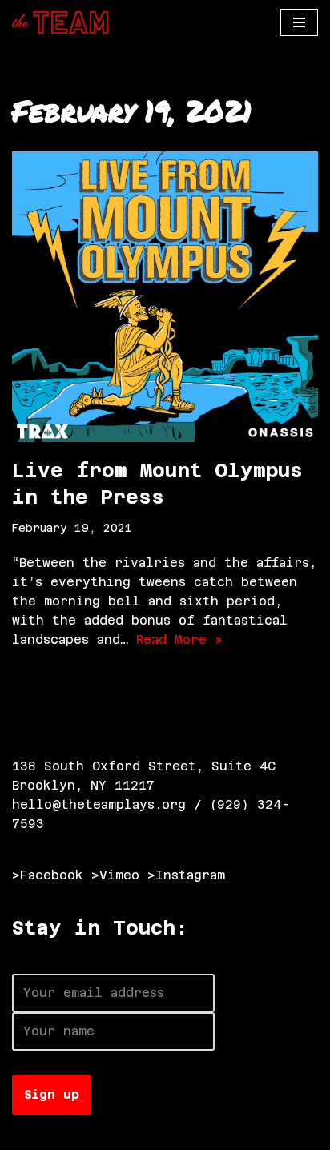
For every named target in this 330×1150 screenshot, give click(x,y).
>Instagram (186, 875)
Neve (28, 1133)
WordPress (190, 1133)
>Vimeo (115, 875)
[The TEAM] (60, 22)
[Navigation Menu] (299, 22)
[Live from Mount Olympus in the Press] (165, 296)
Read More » (179, 639)
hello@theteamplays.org (99, 804)
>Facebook (47, 875)
